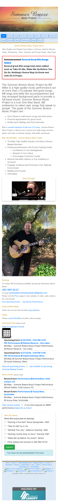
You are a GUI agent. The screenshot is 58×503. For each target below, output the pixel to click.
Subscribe (53, 36)
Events (30, 36)
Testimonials (25, 40)
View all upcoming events (13, 366)
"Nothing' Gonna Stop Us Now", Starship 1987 (28, 434)
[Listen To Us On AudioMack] (8, 471)
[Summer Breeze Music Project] (29, 19)
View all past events (11, 405)
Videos (17, 40)
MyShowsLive (23, 466)
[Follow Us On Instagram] (46, 468)
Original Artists (38, 462)
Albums (23, 36)
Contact (44, 36)
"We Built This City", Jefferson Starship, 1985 (27, 430)
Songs (16, 36)
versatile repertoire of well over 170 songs (24, 127)
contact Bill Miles (14, 318)
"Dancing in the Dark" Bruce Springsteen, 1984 (28, 422)
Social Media (35, 466)
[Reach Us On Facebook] (13, 468)
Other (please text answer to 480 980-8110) (27, 442)
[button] (29, 482)
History (37, 36)
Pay (33, 464)
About (10, 36)
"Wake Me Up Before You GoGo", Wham (25, 438)
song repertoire (34, 310)
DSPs (38, 464)
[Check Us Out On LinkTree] (48, 471)
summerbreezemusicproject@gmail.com (28, 293)
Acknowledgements (24, 462)
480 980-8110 (10, 289)
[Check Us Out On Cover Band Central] (35, 471)
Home (4, 36)
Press (3, 40)
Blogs (33, 40)
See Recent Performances (32, 302)
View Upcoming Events (11, 302)
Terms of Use (46, 464)
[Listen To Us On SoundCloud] (21, 471)
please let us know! (23, 408)
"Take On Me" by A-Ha (17, 426)
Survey (40, 40)
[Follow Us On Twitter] (32, 468)
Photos (10, 40)
